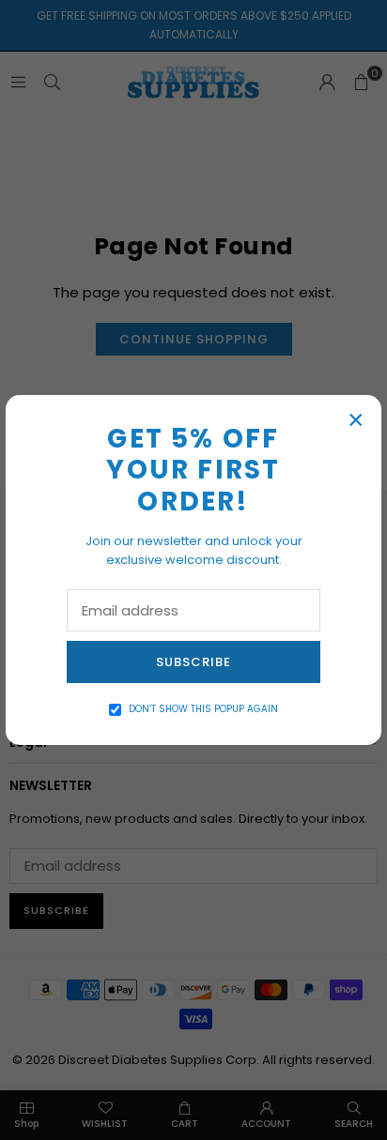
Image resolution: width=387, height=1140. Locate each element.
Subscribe (193, 662)
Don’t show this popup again (203, 709)
